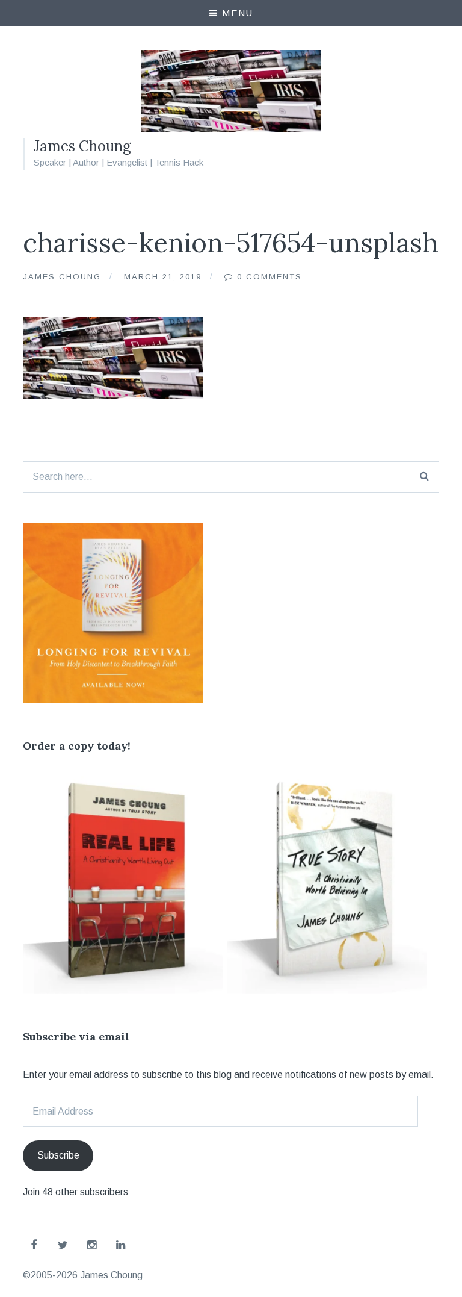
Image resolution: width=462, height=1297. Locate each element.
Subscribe (58, 1155)
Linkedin (122, 1244)
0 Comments (269, 276)
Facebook (36, 1244)
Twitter (65, 1244)
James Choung (82, 146)
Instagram (94, 1244)
